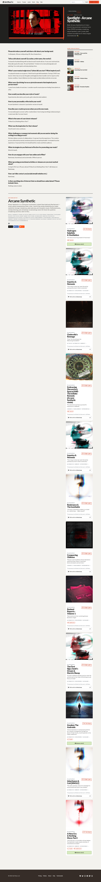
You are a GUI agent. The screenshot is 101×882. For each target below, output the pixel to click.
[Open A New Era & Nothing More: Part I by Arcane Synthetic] (79, 813)
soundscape (38, 216)
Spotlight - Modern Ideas (81, 78)
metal (10, 214)
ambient (10, 219)
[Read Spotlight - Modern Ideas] (70, 79)
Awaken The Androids (72, 726)
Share (79, 12)
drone (15, 219)
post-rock (16, 216)
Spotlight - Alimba (79, 61)
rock (32, 217)
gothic (59, 219)
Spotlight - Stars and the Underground (81, 53)
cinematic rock (51, 219)
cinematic (15, 214)
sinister (45, 216)
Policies (45, 875)
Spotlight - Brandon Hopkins (82, 86)
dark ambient (39, 217)
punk (20, 214)
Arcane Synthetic (21, 201)
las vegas (43, 219)
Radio (33, 2)
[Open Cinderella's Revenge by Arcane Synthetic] (79, 314)
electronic (43, 214)
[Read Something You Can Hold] (70, 71)
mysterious (55, 217)
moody (10, 216)
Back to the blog (71, 11)
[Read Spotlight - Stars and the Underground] (70, 54)
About (49, 875)
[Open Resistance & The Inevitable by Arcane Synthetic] (79, 487)
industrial (50, 214)
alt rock (25, 214)
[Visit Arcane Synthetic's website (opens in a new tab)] (9, 223)
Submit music (94, 2)
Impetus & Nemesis (71, 283)
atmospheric (47, 217)
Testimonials (59, 875)
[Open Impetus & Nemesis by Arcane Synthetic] (79, 261)
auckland (57, 214)
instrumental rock (13, 220)
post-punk (31, 216)
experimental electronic (15, 217)
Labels (29, 2)
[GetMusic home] (8, 2)
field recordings (35, 219)
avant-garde (23, 216)
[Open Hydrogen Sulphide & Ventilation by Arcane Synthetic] (79, 210)
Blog (38, 2)
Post (11, 226)
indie (30, 214)
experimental (24, 220)
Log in (86, 2)
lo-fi (37, 214)
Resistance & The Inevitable (73, 506)
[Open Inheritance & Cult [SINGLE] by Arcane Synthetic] (79, 760)
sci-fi (28, 219)
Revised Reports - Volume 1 (71, 611)
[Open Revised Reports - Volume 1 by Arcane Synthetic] (79, 589)
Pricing (40, 875)
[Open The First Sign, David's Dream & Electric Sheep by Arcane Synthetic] (79, 646)
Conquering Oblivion (72, 556)
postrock (51, 216)
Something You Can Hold (81, 70)
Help (41, 2)
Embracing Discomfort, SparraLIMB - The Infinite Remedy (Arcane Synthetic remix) (73, 395)
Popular (24, 2)
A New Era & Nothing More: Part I (72, 835)
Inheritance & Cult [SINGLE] (73, 782)
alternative (27, 217)
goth (33, 214)
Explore (19, 2)
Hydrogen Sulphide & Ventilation (73, 232)
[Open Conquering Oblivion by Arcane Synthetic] (79, 535)
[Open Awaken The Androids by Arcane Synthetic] (79, 705)
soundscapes (22, 219)
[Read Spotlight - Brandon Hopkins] (70, 87)
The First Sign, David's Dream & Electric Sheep (73, 669)
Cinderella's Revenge (72, 335)
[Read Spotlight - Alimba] (70, 62)
